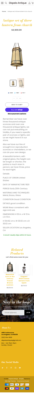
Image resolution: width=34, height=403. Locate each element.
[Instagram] (15, 367)
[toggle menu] (2, 3)
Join (28, 312)
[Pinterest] (11, 367)
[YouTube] (19, 367)
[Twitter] (2, 367)
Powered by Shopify (23, 381)
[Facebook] (6, 367)
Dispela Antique (18, 2)
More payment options (17, 114)
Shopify (21, 379)
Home (4, 11)
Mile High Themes (10, 381)
